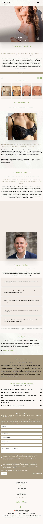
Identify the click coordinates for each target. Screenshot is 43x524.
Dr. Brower (31, 223)
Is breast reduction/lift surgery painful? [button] (12, 405)
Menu (40, 2)
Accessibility (32, 513)
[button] (38, 78)
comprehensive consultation (31, 212)
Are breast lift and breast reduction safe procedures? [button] (17, 389)
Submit (4, 473)
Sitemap (19, 513)
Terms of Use (17, 470)
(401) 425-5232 (37, 473)
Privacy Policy (24, 470)
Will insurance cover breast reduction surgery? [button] (15, 392)
